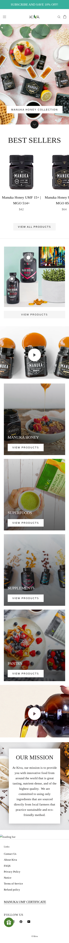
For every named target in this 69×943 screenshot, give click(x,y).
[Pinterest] (21, 921)
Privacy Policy (12, 871)
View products (34, 314)
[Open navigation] (4, 16)
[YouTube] (28, 921)
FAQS (7, 865)
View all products (34, 226)
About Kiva (10, 859)
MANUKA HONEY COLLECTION (34, 109)
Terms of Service (13, 883)
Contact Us (10, 853)
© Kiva (34, 936)
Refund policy (12, 889)
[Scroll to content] (34, 124)
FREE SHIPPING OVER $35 (34, 4)
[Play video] (34, 355)
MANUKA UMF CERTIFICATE (25, 902)
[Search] (59, 16)
